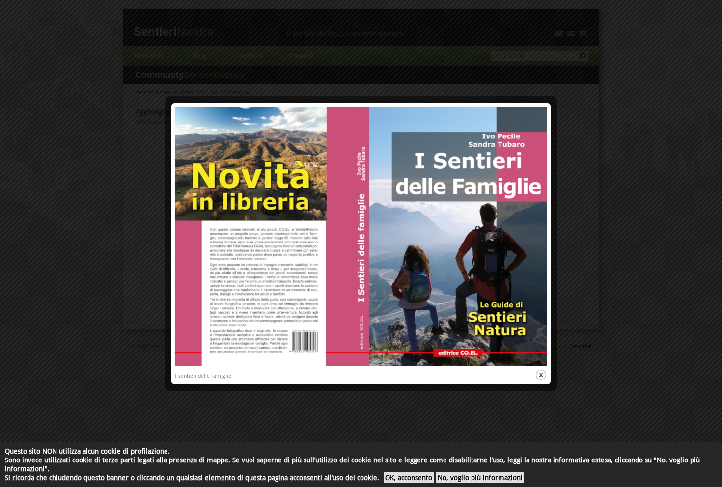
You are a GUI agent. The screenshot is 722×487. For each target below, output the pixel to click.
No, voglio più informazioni (480, 478)
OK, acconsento (408, 478)
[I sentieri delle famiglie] (361, 364)
